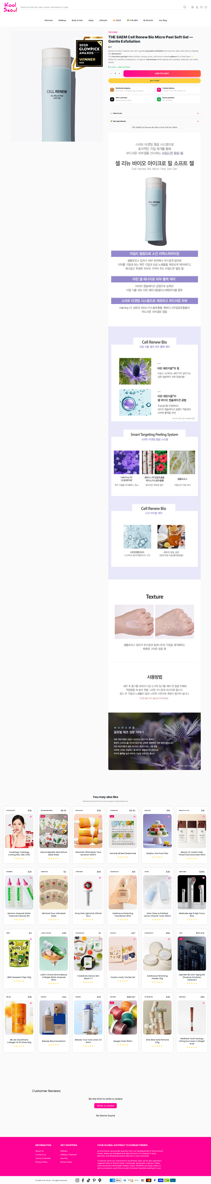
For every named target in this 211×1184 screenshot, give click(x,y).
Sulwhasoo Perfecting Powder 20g (157, 977)
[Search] (184, 7)
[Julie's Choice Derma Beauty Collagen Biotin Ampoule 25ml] (53, 953)
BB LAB (8, 997)
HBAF (8, 933)
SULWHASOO (114, 871)
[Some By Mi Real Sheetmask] (123, 831)
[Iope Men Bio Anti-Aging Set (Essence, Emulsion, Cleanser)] (192, 953)
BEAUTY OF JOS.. (184, 810)
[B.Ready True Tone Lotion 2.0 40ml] (88, 1017)
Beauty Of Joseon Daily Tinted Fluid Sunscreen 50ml (192, 853)
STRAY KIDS (79, 871)
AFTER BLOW (149, 997)
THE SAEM (112, 32)
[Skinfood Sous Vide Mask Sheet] (53, 892)
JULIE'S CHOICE (46, 933)
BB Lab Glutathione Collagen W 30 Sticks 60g (19, 1041)
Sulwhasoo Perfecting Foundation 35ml (122, 914)
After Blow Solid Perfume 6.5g (157, 1041)
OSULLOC (113, 933)
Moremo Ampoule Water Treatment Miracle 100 (19, 914)
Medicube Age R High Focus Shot (192, 914)
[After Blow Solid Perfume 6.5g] (157, 1017)
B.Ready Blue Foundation (53, 1041)
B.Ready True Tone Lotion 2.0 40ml (88, 1041)
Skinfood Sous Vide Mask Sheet (53, 914)
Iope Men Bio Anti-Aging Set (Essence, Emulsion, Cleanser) (192, 977)
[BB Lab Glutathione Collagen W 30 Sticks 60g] (19, 1017)
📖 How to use (116, 113)
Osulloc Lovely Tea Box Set (123, 977)
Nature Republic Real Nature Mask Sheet (53, 853)
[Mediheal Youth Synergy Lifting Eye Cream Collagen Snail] (192, 1017)
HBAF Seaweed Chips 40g (19, 977)
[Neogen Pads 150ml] (123, 1017)
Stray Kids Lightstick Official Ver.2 (88, 914)
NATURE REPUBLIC (47, 810)
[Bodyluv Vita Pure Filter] (157, 831)
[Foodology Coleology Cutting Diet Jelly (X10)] (19, 831)
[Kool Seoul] (10, 7)
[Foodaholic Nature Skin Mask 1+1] (88, 953)
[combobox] (104, 7)
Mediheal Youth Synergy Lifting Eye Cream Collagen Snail (192, 1041)
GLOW (147, 871)
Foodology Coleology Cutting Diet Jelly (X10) (19, 853)
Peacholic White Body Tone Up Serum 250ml (88, 853)
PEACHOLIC (79, 810)
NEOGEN (113, 997)
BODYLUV (148, 810)
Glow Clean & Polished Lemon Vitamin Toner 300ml (157, 914)
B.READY (43, 997)
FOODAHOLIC (79, 933)
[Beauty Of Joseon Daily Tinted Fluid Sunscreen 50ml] (192, 831)
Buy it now (154, 81)
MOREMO (9, 871)
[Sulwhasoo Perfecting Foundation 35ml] (123, 892)
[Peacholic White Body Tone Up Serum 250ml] (88, 831)
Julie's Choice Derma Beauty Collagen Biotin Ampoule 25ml (53, 977)
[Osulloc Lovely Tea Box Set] (123, 953)
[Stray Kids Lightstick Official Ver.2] (88, 892)
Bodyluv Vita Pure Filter (157, 853)
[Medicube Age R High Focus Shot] (192, 892)
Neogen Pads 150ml (122, 1041)
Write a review (105, 1105)
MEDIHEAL (182, 997)
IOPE (180, 933)
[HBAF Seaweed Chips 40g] (19, 953)
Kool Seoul (46, 1180)
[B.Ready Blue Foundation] (53, 1017)
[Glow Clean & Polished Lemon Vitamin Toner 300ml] (157, 892)
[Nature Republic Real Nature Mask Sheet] (53, 831)
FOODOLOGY (10, 810)
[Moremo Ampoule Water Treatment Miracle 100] (19, 892)
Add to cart (162, 73)
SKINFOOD (44, 871)
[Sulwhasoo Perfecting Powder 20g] (157, 953)
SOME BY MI (114, 810)
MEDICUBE (182, 871)
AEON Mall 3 (117, 1165)
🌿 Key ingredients (118, 121)
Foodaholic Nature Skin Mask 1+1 (88, 977)
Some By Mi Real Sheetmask (123, 853)
